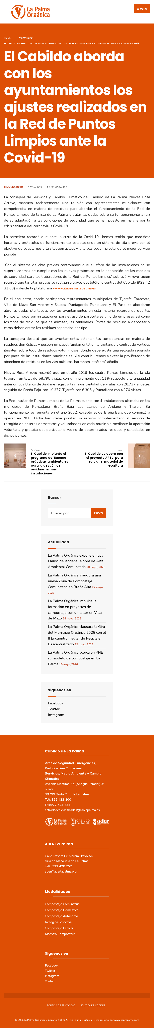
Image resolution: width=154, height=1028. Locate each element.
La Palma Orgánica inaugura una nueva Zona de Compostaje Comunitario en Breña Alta (74, 581)
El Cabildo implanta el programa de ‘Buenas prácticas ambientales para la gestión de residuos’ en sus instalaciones (49, 462)
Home (7, 37)
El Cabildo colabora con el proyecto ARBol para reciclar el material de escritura (104, 458)
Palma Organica (57, 187)
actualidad (26, 37)
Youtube (50, 981)
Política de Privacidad (61, 1005)
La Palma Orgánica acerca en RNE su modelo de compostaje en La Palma (75, 658)
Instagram (56, 714)
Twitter (54, 709)
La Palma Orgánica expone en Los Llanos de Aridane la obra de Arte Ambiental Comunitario (75, 561)
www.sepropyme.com (126, 1020)
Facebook (55, 703)
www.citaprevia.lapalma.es (74, 288)
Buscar (98, 513)
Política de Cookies (92, 1005)
